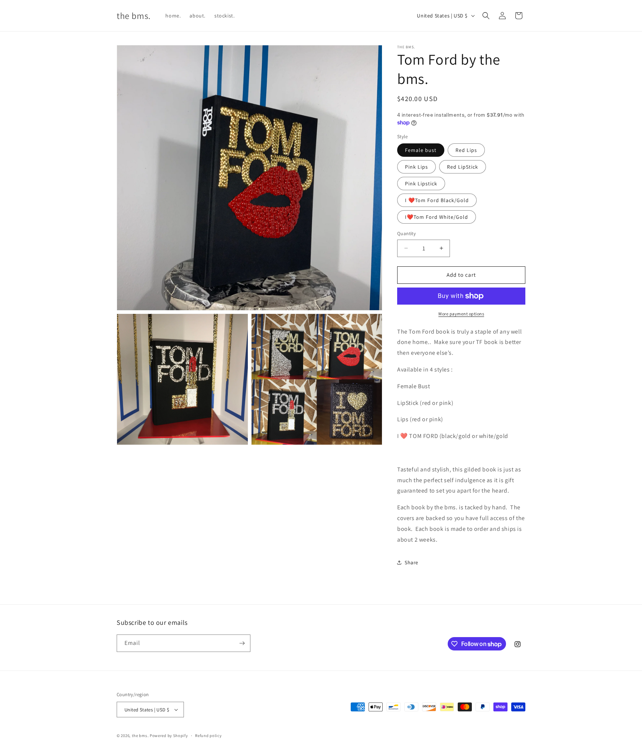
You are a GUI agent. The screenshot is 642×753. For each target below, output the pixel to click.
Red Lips (466, 150)
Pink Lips (416, 166)
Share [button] (411, 562)
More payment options (461, 314)
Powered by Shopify (169, 735)
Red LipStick (462, 166)
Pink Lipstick (421, 183)
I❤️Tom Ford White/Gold (436, 217)
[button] (486, 15)
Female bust (421, 150)
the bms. (140, 735)
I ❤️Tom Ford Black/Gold (437, 200)
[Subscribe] (242, 643)
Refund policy (208, 735)
